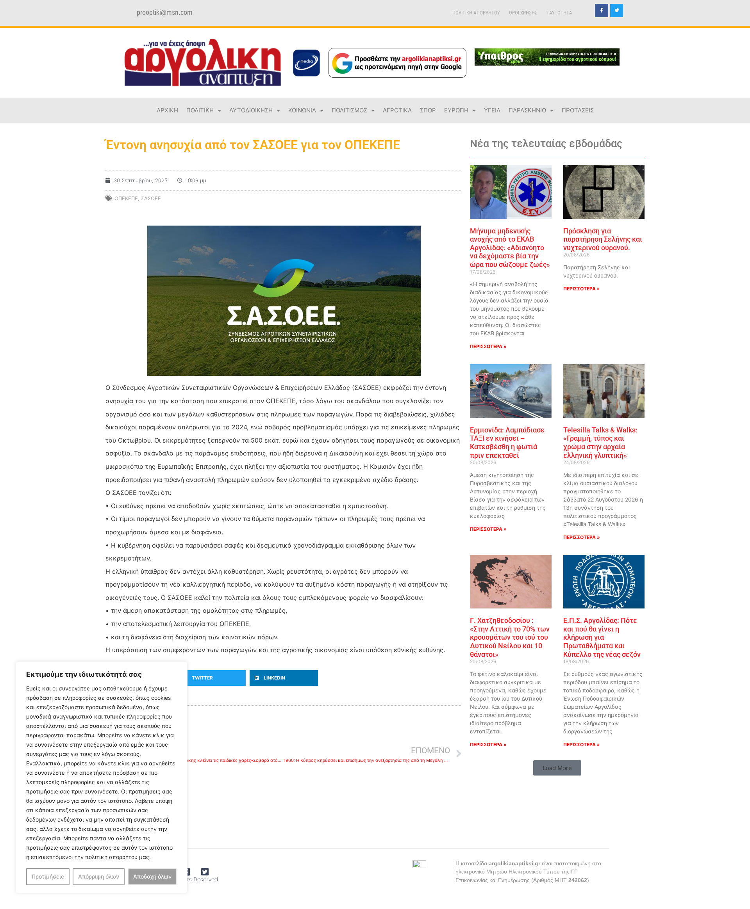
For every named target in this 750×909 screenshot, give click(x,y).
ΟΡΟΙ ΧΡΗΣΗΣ (523, 13)
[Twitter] (616, 10)
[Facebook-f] (601, 10)
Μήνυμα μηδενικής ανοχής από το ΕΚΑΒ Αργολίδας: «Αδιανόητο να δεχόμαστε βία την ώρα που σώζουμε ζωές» (510, 248)
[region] (102, 777)
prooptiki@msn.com (165, 12)
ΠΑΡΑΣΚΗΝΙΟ (527, 110)
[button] (212, 678)
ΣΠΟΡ (428, 110)
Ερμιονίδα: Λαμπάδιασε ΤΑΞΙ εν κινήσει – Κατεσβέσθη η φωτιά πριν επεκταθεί (507, 442)
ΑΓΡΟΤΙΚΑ (397, 110)
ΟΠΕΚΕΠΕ (126, 198)
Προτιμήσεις (48, 876)
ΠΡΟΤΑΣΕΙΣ (578, 110)
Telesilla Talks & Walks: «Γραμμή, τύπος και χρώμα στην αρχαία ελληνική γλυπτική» (600, 442)
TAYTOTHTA (559, 13)
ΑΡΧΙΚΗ (167, 110)
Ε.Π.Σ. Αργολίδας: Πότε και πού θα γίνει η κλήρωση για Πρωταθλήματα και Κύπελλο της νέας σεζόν (602, 637)
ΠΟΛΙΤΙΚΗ (200, 110)
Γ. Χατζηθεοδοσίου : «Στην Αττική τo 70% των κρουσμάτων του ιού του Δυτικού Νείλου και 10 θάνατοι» (510, 637)
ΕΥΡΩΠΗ (456, 110)
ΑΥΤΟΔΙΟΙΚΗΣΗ (251, 110)
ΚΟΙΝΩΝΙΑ (302, 110)
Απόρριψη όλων (98, 876)
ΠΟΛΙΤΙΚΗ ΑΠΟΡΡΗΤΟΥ (476, 13)
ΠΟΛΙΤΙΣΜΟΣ (349, 110)
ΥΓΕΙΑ (492, 110)
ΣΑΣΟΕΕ (151, 198)
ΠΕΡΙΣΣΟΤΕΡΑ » (488, 346)
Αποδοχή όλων (152, 876)
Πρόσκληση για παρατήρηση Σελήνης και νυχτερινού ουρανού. (602, 239)
